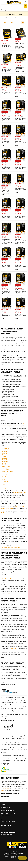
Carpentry (4, 454)
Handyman (4, 468)
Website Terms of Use (17, 851)
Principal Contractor (6, 481)
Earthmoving (5, 461)
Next (16, 324)
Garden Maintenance (6, 466)
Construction (5, 459)
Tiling (3, 486)
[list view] (25, 22)
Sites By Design (13, 856)
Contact (10, 851)
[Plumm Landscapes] (7, 731)
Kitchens (4, 473)
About (6, 851)
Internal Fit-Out (5, 469)
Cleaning (4, 456)
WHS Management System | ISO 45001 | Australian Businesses (7, 46)
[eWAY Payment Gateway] (17, 848)
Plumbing (4, 479)
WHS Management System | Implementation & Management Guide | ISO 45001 (20, 46)
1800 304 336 (11, 593)
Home (2, 17)
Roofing (3, 484)
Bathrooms (4, 451)
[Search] (25, 6)
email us (2, 790)
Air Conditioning (5, 448)
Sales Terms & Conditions (10, 853)
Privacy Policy (20, 853)
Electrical (4, 463)
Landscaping (5, 474)
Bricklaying (4, 453)
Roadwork (4, 483)
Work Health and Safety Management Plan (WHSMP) (7, 70)
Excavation (4, 464)
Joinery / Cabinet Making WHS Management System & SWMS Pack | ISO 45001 (20, 266)
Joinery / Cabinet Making (7, 471)
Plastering (4, 478)
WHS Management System (19, 492)
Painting (4, 476)
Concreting (4, 458)
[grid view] (22, 22)
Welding (4, 488)
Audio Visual (5, 449)
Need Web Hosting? (14, 857)
